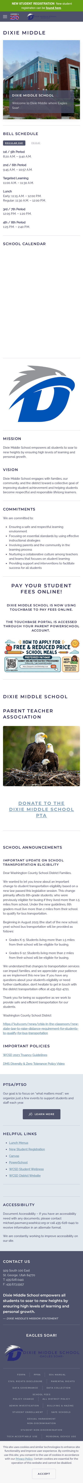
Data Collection (59, 1387)
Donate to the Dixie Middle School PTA (41, 809)
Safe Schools (61, 1412)
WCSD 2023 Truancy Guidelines (25, 1055)
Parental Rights (63, 1381)
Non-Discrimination (41, 1423)
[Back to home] (41, 17)
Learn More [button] (45, 1114)
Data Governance (25, 1387)
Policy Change (23, 1399)
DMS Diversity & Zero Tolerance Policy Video (34, 1064)
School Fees (42, 1394)
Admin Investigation (24, 1405)
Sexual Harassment (41, 1419)
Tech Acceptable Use (22, 1436)
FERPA (21, 1374)
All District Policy (56, 1399)
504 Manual (57, 1374)
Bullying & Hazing (60, 1405)
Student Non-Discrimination (41, 1430)
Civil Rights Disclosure (25, 1381)
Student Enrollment (27, 1412)
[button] (5, 17)
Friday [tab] (36, 143)
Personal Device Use (61, 1436)
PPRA (37, 1374)
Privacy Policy (24, 1458)
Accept (44, 1473)
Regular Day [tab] (14, 143)
